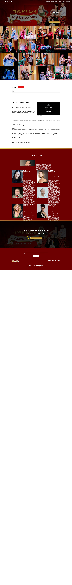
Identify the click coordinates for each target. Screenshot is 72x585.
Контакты (58, 260)
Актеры (53, 260)
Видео (55, 260)
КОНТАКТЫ (68, 1)
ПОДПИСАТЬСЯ (36, 256)
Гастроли (49, 260)
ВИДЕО (64, 1)
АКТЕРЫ (59, 1)
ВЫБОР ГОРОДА (54, 1)
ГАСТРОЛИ (48, 1)
